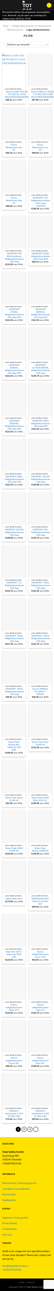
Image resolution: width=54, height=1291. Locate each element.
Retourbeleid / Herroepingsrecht (19, 1183)
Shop (6, 26)
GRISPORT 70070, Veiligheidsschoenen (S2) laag (14, 691)
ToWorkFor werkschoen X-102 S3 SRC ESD (14, 1113)
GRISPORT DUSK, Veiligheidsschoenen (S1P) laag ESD (40, 256)
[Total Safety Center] (27, 5)
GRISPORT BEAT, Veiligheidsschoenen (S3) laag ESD (40, 423)
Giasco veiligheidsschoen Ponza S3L (14, 1060)
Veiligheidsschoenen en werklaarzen (31, 26)
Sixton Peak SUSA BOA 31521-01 (40, 799)
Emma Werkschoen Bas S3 (14, 200)
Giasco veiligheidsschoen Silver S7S (14, 1007)
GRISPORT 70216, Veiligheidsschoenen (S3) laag (40, 638)
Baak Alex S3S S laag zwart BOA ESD (14, 954)
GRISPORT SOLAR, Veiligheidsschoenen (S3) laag (40, 479)
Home (21, 1283)
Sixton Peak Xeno (14, 899)
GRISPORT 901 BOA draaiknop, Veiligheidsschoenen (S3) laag (14, 257)
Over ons (7, 1234)
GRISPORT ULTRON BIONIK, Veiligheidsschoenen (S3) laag (40, 369)
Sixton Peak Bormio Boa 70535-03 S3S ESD (14, 746)
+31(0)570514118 (11, 1269)
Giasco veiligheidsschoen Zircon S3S (40, 954)
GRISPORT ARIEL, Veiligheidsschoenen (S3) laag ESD (14, 479)
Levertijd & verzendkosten (16, 1189)
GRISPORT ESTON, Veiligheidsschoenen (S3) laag (14, 532)
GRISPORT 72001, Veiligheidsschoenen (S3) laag (40, 585)
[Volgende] (35, 1129)
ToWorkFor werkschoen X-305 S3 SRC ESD (40, 1113)
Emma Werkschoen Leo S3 (40, 147)
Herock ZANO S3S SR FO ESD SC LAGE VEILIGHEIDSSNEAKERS (17, 94)
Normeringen (9, 1194)
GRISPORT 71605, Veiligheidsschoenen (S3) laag (14, 638)
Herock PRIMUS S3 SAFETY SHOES (40, 691)
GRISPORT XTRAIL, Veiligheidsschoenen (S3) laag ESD (14, 313)
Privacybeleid (9, 1223)
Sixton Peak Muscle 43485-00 (40, 849)
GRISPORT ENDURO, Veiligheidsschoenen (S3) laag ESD (14, 425)
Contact (30, 1283)
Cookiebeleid (9, 1229)
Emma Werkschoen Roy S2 (14, 147)
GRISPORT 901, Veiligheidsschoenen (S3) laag (40, 532)
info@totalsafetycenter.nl (15, 1266)
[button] (4, 5)
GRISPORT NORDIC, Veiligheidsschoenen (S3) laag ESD (14, 369)
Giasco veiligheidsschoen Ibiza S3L (40, 1060)
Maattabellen (9, 1200)
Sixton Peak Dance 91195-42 (14, 799)
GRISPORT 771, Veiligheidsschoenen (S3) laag (14, 585)
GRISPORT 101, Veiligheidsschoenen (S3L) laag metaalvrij (40, 202)
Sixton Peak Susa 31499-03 (40, 743)
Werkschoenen (15, 30)
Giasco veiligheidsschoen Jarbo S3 (40, 1007)
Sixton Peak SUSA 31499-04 (14, 849)
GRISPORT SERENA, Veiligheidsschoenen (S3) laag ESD (40, 313)
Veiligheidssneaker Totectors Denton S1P (40, 901)
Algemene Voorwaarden (15, 1217)
